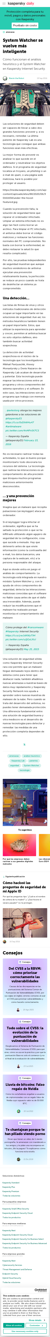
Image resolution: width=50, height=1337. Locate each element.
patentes (34, 761)
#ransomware (36, 627)
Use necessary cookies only (25, 1331)
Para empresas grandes (13, 1254)
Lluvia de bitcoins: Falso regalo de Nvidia (25, 1087)
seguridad (14, 765)
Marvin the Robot (16, 78)
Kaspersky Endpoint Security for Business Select (23, 1239)
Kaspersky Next (9, 1230)
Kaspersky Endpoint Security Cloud (17, 1213)
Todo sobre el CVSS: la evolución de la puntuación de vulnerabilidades (25, 1034)
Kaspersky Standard (10, 1183)
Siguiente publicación (15, 876)
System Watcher (31, 765)
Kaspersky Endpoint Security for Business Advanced (24, 1243)
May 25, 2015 (31, 649)
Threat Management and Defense (17, 1269)
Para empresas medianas (14, 1223)
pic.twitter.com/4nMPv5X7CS (22, 430)
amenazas (10, 32)
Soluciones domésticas (13, 1176)
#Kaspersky (12, 631)
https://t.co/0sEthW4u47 (20, 422)
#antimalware (13, 426)
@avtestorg (13, 410)
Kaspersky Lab (18, 761)
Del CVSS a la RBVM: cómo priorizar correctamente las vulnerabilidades (25, 974)
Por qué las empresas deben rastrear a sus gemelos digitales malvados (18, 861)
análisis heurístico (32, 756)
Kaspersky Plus (8, 1187)
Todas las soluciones (11, 1196)
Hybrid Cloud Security (11, 1278)
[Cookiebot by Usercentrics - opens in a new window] (35, 1290)
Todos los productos (11, 1217)
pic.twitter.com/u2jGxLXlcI (21, 639)
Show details (35, 1320)
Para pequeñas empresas (14, 1202)
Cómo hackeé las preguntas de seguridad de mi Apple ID (24, 887)
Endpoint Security (10, 1274)
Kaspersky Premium (10, 1191)
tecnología (24, 770)
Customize (35, 1325)
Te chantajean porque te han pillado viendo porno (25, 1132)
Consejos (26, 962)
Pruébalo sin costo (25, 25)
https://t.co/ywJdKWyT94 (20, 635)
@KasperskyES (14, 418)
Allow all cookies (14, 1325)
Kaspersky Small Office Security (15, 1209)
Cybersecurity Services (12, 1265)
